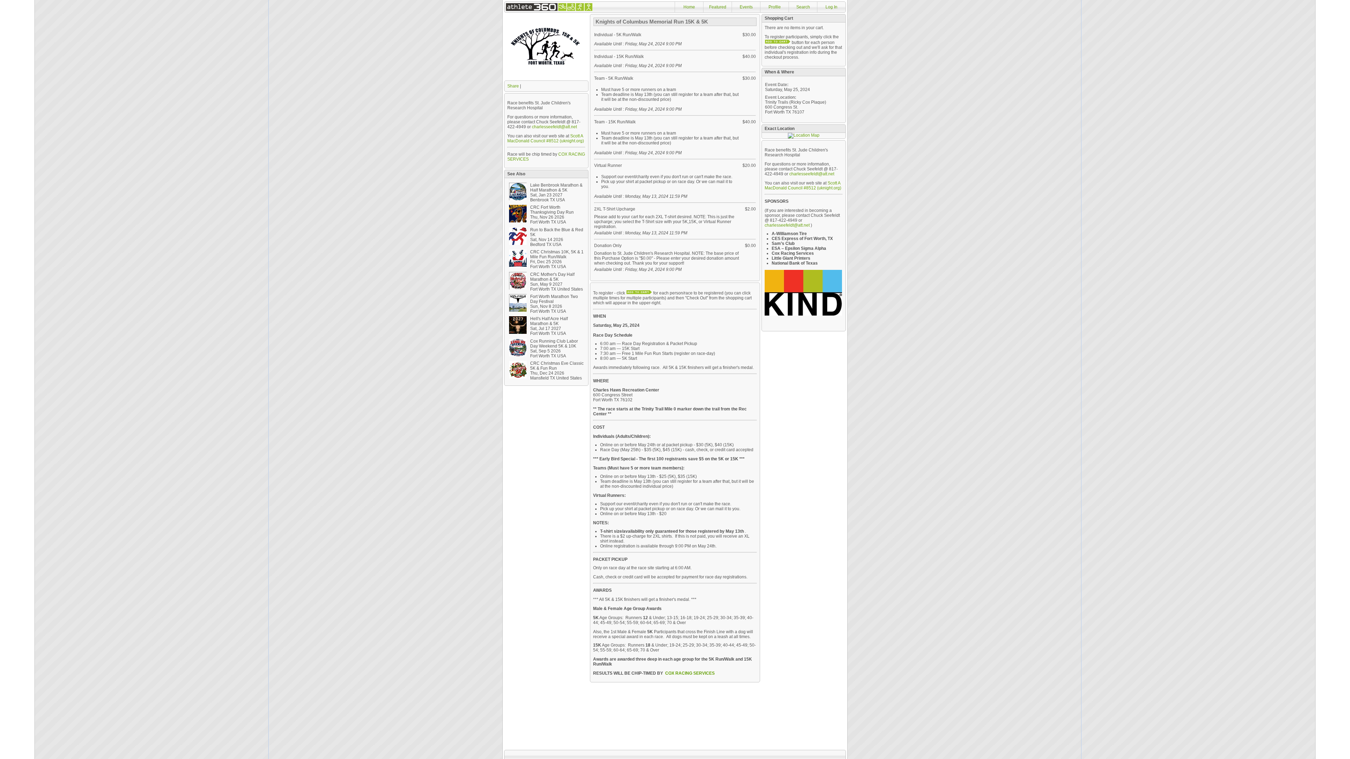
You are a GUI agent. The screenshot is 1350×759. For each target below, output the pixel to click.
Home (689, 7)
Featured (717, 7)
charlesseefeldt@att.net (554, 126)
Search (803, 7)
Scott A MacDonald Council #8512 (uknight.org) (545, 138)
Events (746, 7)
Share (513, 86)
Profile (775, 7)
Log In (831, 7)
